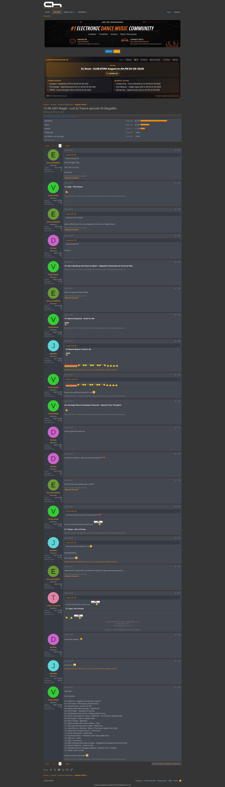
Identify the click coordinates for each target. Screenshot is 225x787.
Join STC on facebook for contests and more (103, 370)
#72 (179, 454)
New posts (47, 16)
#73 (179, 480)
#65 (179, 262)
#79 (179, 661)
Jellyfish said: (70, 379)
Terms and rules (150, 781)
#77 (179, 593)
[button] (74, 12)
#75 (179, 538)
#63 (179, 209)
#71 (179, 427)
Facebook (75, 178)
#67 (179, 315)
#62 (179, 183)
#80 (179, 687)
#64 (179, 236)
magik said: (70, 155)
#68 (179, 341)
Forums (57, 12)
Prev (47, 146)
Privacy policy (162, 781)
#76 (179, 567)
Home (47, 12)
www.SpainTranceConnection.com (75, 370)
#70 (179, 401)
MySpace (68, 178)
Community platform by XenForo (112, 785)
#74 (179, 506)
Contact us (139, 781)
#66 (179, 288)
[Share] (175, 150)
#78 (179, 635)
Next (67, 146)
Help (170, 781)
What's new (68, 12)
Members (82, 12)
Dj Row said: (70, 511)
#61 (179, 150)
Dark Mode (49, 781)
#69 (179, 375)
